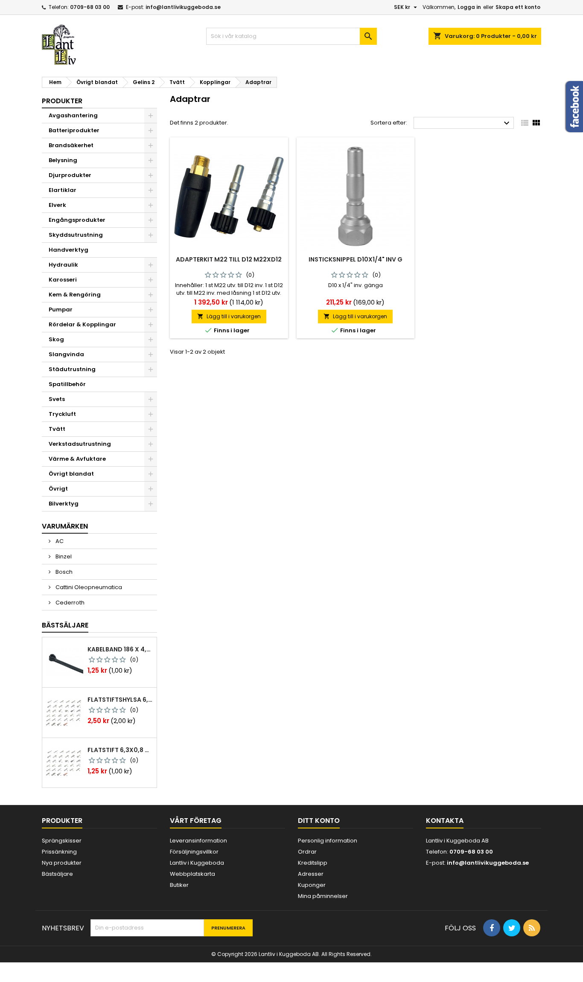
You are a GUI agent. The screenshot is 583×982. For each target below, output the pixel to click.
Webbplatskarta (192, 874)
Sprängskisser (62, 841)
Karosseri (63, 280)
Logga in (469, 7)
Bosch (63, 572)
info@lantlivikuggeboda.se (183, 7)
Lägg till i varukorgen (229, 316)
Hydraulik (63, 265)
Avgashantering (73, 115)
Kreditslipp (312, 863)
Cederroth (69, 602)
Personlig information (327, 841)
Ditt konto (319, 820)
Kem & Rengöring (75, 295)
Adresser (311, 874)
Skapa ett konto (518, 7)
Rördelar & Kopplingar (82, 324)
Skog (56, 339)
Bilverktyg (64, 504)
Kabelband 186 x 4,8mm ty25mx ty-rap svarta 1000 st (120, 649)
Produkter (62, 101)
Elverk (57, 205)
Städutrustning (72, 369)
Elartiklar (62, 190)
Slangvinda (66, 354)
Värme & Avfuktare (77, 459)
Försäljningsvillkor (194, 852)
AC (59, 541)
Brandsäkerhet (71, 145)
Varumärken (65, 526)
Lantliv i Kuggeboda (197, 863)
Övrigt (58, 489)
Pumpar (61, 309)
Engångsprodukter (77, 220)
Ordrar (307, 852)
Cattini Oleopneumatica (88, 587)
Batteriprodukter (74, 130)
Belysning (63, 160)
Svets (57, 399)
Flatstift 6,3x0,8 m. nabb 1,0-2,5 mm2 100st (120, 750)
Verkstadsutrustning (80, 444)
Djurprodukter (70, 175)
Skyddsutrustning (76, 235)
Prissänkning (59, 852)
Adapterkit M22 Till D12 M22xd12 (229, 259)
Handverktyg (68, 250)
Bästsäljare (65, 625)
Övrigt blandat (71, 474)
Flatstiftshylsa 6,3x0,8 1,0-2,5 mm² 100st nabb (120, 699)
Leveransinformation (198, 841)
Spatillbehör (67, 384)
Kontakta (444, 820)
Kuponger (312, 885)
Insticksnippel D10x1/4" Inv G (355, 259)
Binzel (63, 556)
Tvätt (57, 429)
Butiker (179, 885)
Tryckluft (62, 414)
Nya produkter (62, 863)
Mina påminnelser (323, 896)
